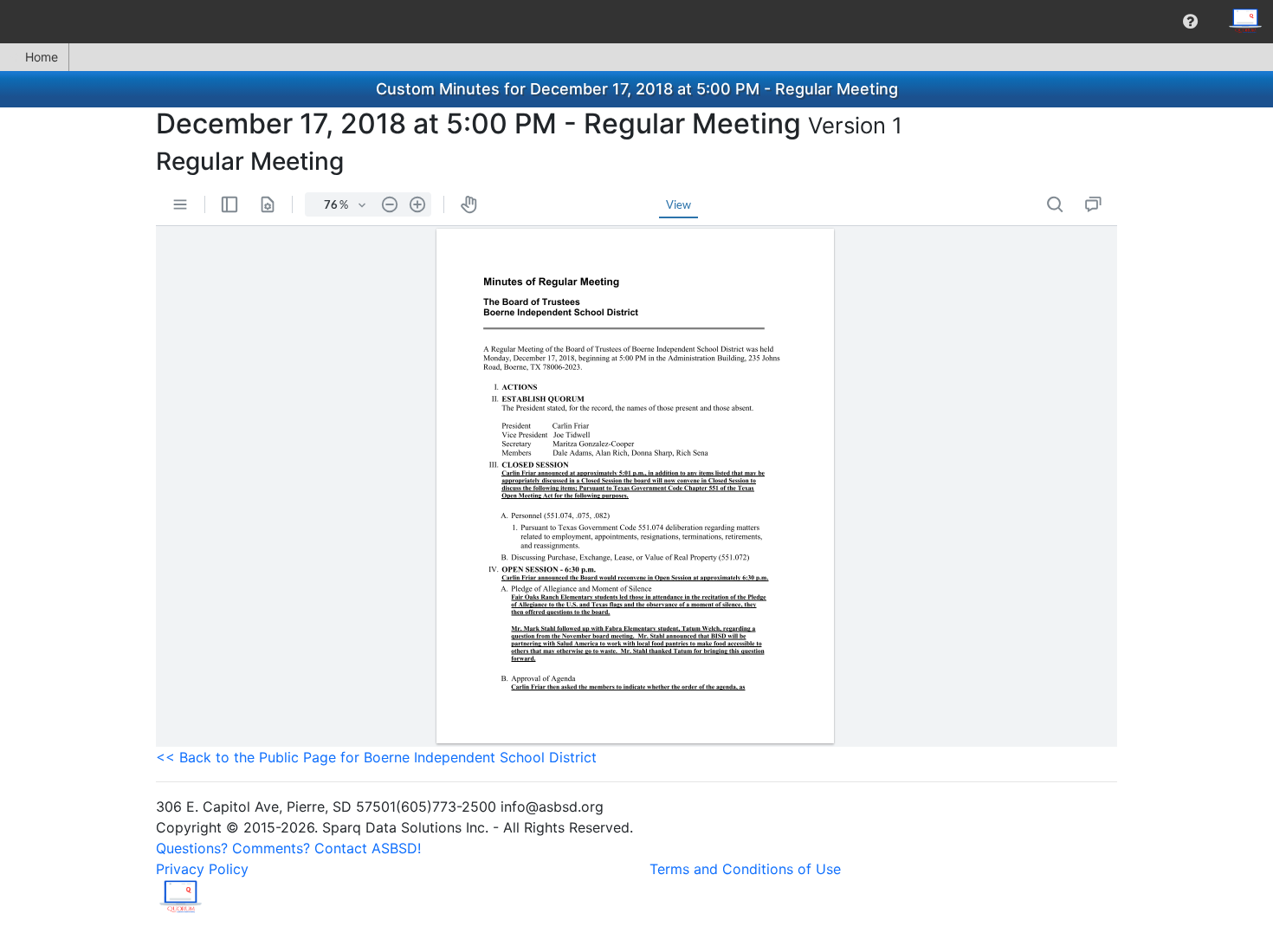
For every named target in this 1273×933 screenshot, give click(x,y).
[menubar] (636, 21)
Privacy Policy (202, 869)
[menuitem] (1190, 21)
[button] (1190, 21)
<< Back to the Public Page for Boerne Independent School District (376, 757)
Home (41, 56)
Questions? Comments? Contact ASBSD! (288, 848)
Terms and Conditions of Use (745, 869)
